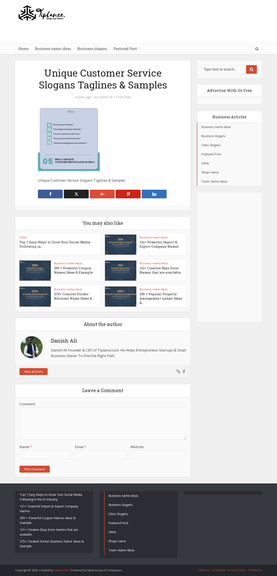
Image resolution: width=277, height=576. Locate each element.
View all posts (33, 371)
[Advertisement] (183, 42)
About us (204, 570)
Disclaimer (219, 570)
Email (81, 446)
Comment (27, 404)
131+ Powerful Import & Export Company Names (159, 244)
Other (23, 237)
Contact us (255, 570)
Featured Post (125, 48)
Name (25, 446)
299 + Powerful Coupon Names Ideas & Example (73, 270)
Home (23, 48)
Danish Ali (106, 97)
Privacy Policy (237, 570)
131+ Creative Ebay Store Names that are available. (160, 270)
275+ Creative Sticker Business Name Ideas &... (74, 296)
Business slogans (92, 48)
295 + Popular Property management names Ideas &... (161, 298)
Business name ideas (53, 48)
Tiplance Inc (61, 570)
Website (137, 446)
